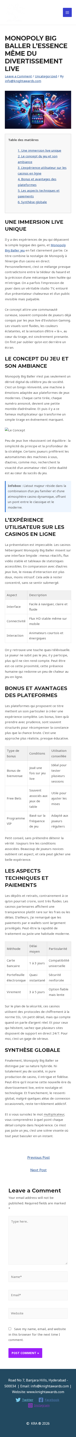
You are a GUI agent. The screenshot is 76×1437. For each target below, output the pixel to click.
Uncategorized (46, 76)
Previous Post (38, 1157)
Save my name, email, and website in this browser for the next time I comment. (37, 1334)
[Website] (38, 1314)
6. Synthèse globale (32, 202)
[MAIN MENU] (67, 12)
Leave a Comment (18, 76)
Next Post (38, 1169)
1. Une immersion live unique (39, 150)
